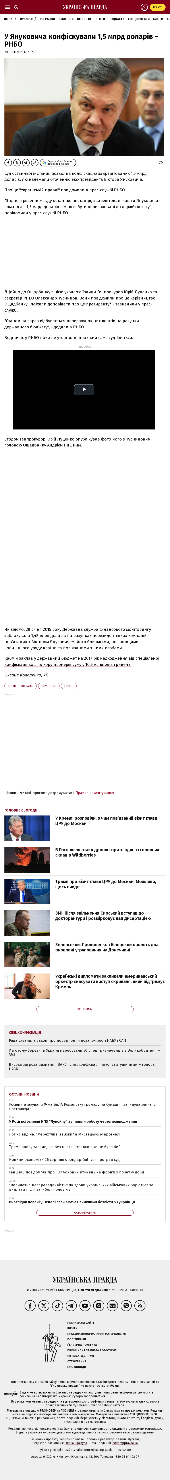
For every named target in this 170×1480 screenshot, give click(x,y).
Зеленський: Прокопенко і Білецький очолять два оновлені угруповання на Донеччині (106, 947)
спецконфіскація (20, 686)
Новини (10, 19)
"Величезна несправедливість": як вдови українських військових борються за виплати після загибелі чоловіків (81, 1187)
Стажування (77, 1361)
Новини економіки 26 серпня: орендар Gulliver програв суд (64, 1159)
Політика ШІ (76, 1339)
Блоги (158, 19)
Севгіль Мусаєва (127, 1439)
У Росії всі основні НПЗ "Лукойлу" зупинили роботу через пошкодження (73, 1121)
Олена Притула (76, 1443)
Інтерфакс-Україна (56, 1396)
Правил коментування (94, 793)
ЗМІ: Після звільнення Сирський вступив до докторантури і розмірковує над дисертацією (103, 915)
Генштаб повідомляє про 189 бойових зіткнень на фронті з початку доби (76, 1172)
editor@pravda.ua (125, 1443)
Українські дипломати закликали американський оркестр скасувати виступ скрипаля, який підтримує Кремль (110, 981)
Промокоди (76, 1367)
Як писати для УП (80, 1356)
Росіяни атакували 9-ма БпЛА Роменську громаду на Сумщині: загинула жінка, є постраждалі (82, 1106)
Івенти (100, 19)
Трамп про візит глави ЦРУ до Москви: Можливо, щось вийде (105, 884)
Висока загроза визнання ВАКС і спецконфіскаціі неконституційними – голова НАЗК (82, 1066)
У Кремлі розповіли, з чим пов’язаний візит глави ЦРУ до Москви (106, 820)
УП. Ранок (47, 19)
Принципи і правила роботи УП (91, 1350)
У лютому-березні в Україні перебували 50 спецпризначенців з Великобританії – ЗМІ (84, 1052)
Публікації (28, 19)
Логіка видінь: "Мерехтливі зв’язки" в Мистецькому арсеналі (64, 1134)
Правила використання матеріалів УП (96, 1333)
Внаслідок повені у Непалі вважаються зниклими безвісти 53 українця (72, 1202)
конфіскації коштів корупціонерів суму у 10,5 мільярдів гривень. (67, 664)
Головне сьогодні (21, 810)
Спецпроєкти (139, 19)
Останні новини (24, 1094)
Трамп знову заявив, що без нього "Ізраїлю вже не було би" (64, 1147)
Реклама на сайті (80, 1322)
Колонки (66, 19)
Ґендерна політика (82, 1344)
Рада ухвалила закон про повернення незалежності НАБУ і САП (67, 1040)
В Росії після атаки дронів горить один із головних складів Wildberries (107, 852)
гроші (68, 686)
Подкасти (116, 19)
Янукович (48, 686)
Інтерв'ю (84, 19)
